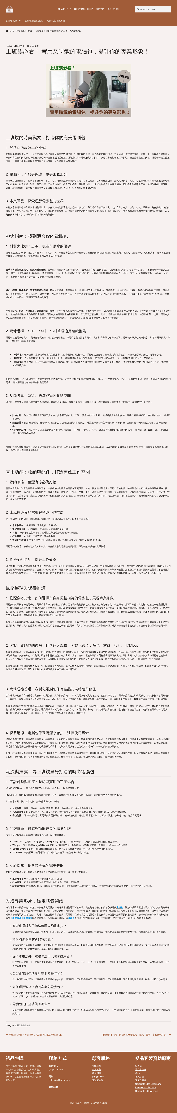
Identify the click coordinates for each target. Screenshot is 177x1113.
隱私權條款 (97, 1080)
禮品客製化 (140, 1069)
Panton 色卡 (98, 1076)
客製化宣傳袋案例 (56, 20)
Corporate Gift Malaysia (146, 1090)
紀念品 (138, 1065)
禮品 (137, 1073)
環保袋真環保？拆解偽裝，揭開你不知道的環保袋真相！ (36, 1035)
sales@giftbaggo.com (83, 8)
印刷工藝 (96, 1069)
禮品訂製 (139, 1076)
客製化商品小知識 (24, 31)
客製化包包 (11, 20)
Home (11, 31)
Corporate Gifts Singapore (148, 1083)
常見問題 (96, 1073)
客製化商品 (140, 1080)
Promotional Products (145, 1087)
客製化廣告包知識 (34, 20)
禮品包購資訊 (113, 8)
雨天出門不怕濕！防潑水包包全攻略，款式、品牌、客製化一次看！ (135, 1035)
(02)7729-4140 (64, 8)
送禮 (37, 45)
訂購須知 (96, 1065)
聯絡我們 (100, 8)
